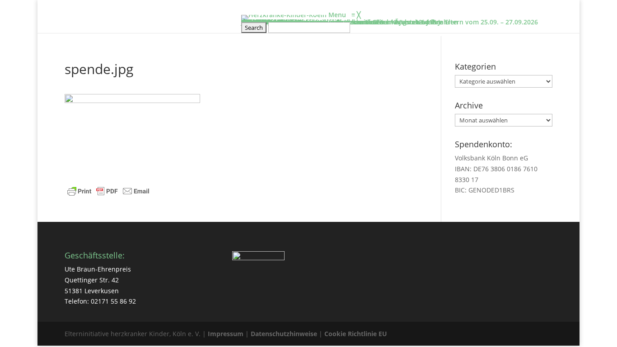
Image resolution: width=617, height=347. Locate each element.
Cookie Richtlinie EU (355, 333)
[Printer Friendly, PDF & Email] (108, 192)
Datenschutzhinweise (284, 333)
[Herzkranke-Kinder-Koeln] (284, 14)
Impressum (225, 333)
